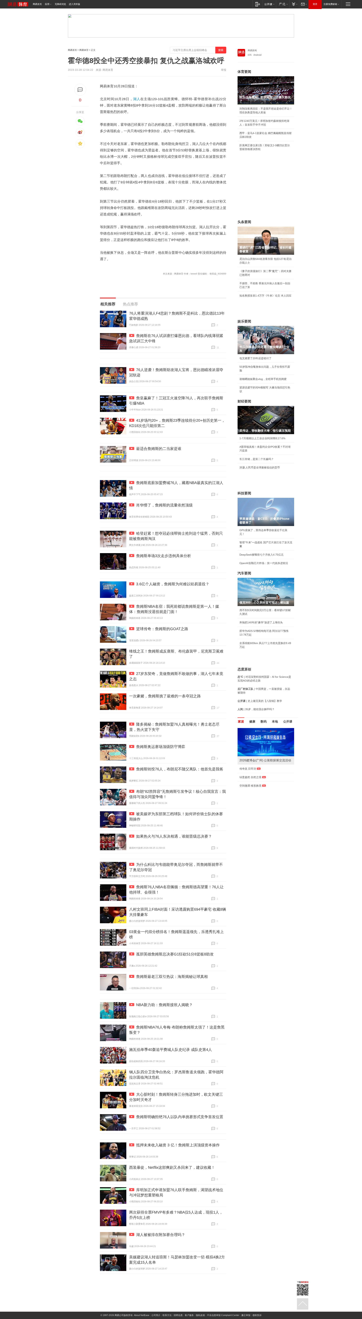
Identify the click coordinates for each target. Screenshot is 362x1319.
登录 (315, 4)
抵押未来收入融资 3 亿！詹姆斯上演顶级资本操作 (178, 1145)
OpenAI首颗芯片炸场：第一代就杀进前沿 (263, 563)
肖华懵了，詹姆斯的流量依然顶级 (164, 505)
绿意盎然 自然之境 (250, 777)
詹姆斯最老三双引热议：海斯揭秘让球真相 (172, 976)
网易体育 (83, 50)
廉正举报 (245, 1315)
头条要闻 (244, 222)
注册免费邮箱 (330, 4)
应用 (47, 4)
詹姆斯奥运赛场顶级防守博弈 (160, 747)
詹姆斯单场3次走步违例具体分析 (163, 556)
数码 (264, 721)
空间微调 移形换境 (250, 785)
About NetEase (141, 1315)
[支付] (294, 4)
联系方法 (167, 1315)
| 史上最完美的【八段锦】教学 (260, 700)
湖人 (136, 99)
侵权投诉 (257, 1315)
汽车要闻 (244, 573)
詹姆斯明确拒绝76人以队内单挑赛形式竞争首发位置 (179, 1117)
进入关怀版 (74, 4)
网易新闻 (252, 50)
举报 (223, 70)
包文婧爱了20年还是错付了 (255, 358)
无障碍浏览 (60, 4)
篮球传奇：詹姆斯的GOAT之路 (162, 629)
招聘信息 (178, 1315)
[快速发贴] (80, 90)
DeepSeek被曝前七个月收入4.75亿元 (261, 554)
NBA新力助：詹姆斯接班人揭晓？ (164, 1005)
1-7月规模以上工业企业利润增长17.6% (262, 438)
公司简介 (155, 1315)
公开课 (287, 721)
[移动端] (258, 4)
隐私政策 (200, 1315)
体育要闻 (244, 72)
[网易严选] (282, 4)
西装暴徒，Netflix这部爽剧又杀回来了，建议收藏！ (172, 1167)
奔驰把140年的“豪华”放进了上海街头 (261, 622)
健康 (252, 721)
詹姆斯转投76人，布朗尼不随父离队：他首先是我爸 (179, 769)
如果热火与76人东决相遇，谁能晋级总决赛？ (174, 836)
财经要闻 (244, 401)
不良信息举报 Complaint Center (223, 1315)
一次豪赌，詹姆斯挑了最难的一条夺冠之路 (165, 696)
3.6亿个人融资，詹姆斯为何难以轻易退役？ (172, 584)
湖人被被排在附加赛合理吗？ (160, 1235)
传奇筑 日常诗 (247, 768)
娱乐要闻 (244, 321)
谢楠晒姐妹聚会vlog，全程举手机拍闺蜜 (263, 378)
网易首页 (37, 4)
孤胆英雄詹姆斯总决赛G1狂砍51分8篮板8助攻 (175, 954)
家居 (241, 721)
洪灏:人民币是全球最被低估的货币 (259, 467)
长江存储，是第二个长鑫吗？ (256, 459)
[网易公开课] (269, 4)
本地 (275, 721)
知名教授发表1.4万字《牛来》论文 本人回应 (265, 295)
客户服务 (189, 1315)
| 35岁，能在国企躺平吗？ (256, 709)
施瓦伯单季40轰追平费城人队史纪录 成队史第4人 (170, 1050)
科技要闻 (244, 493)
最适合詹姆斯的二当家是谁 (158, 449)
